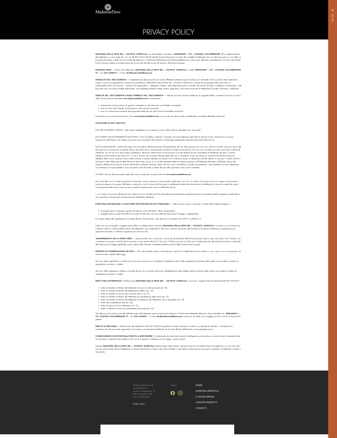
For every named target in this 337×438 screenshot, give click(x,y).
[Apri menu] (332, 10)
